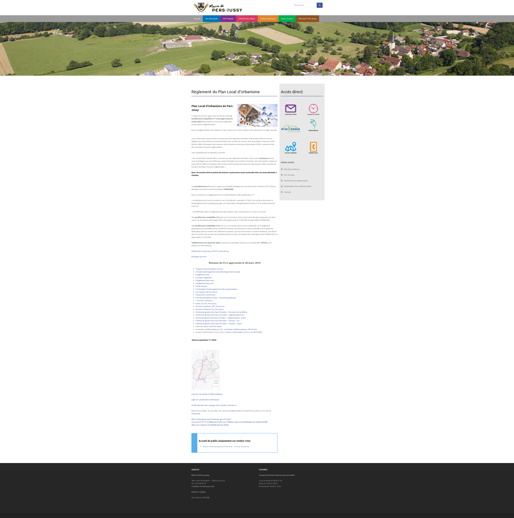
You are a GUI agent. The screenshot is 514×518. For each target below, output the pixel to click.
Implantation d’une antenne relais (297, 186)
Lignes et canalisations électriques (205, 399)
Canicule (287, 192)
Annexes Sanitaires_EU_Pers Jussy (209, 309)
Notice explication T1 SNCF (204, 340)
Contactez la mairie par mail (202, 486)
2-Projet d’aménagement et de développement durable (217, 272)
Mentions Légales (198, 492)
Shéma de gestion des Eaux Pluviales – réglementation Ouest (220, 318)
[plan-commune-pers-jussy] (290, 147)
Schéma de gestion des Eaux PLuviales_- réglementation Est (219, 315)
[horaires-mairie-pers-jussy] (313, 109)
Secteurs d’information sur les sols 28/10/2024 (243, 332)
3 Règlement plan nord (204, 280)
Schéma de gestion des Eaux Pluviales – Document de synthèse (221, 312)
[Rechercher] (320, 5)
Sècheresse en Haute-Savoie (296, 180)
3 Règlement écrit (202, 274)
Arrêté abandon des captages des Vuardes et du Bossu (214, 405)
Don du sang (289, 175)
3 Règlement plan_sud (204, 283)
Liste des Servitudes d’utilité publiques (207, 394)
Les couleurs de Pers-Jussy (206, 292)
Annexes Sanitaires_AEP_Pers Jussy (209, 306)
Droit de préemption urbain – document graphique (215, 297)
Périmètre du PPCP (199, 256)
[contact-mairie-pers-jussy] (290, 109)
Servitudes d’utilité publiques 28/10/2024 (240, 329)
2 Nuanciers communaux (205, 295)
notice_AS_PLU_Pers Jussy (205, 303)
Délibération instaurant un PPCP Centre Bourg (210, 251)
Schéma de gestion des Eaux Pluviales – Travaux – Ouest (218, 323)
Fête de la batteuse (292, 169)
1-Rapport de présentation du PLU (209, 269)
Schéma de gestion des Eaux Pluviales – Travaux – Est (217, 320)
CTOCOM (205, 497)
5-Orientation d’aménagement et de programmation (216, 289)
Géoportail (196, 413)
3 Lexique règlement (203, 277)
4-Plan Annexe (201, 286)
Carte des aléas (215, 326)
